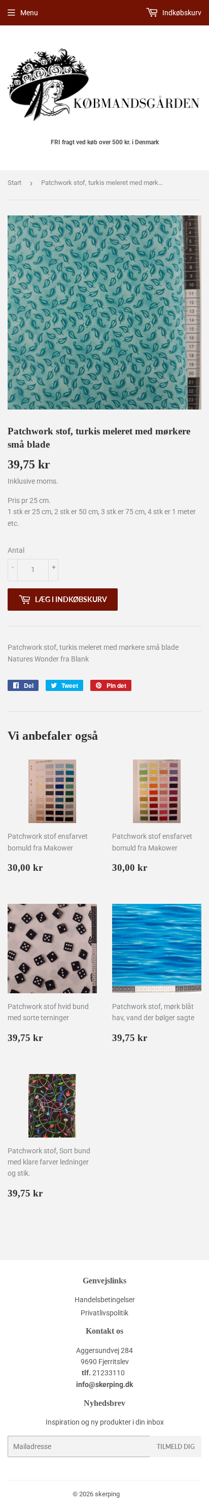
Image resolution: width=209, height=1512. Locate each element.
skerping (107, 1494)
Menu (29, 13)
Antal (16, 550)
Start (14, 182)
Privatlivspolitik (104, 1313)
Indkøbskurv (181, 13)
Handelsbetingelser (105, 1300)
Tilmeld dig (176, 1447)
